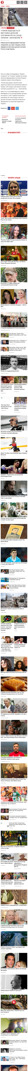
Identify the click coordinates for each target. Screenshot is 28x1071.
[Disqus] (14, 155)
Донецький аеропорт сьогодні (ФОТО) (6, 121)
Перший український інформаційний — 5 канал (2, 2)
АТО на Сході (10, 28)
